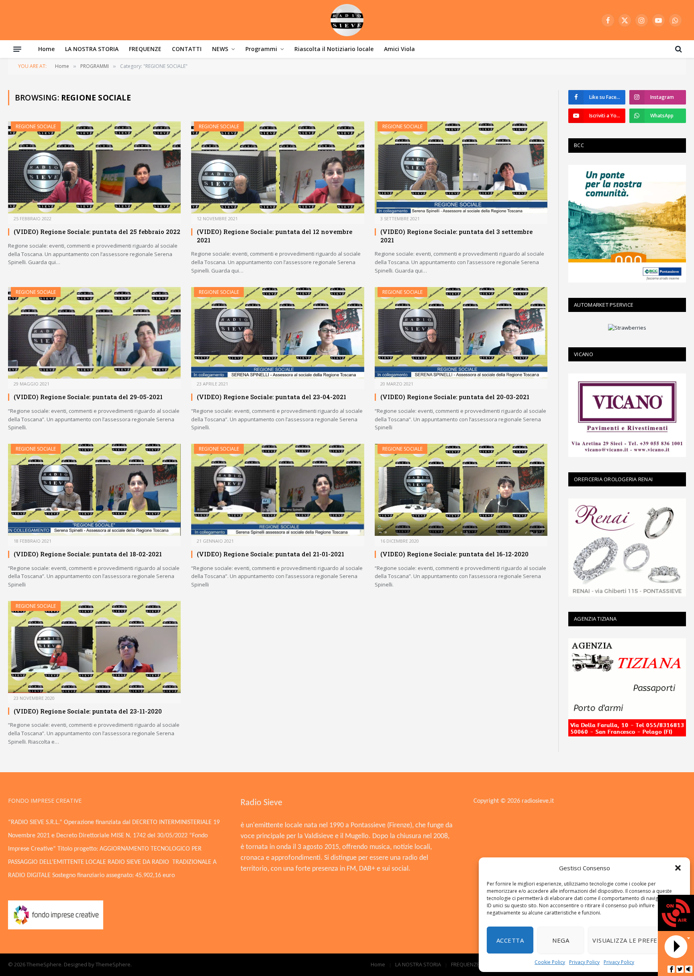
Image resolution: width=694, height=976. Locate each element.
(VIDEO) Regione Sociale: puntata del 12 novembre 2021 (274, 236)
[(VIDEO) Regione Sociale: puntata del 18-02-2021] (94, 490)
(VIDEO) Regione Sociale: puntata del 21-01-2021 (270, 554)
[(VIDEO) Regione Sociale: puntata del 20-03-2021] (461, 333)
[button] (678, 868)
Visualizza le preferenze (635, 940)
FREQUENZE (145, 49)
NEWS (220, 49)
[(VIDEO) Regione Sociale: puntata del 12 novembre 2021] (277, 167)
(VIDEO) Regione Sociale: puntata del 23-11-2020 (88, 711)
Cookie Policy (550, 962)
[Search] (678, 49)
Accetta (510, 940)
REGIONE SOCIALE (36, 126)
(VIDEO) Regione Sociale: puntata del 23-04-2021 (271, 397)
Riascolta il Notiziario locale (334, 49)
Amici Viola (399, 49)
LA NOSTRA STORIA (91, 49)
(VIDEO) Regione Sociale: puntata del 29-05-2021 (88, 397)
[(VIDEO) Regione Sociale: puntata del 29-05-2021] (94, 333)
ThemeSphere (113, 964)
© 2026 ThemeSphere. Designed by (52, 964)
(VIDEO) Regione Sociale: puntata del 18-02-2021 (88, 554)
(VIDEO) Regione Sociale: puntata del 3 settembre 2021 (456, 236)
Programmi (261, 49)
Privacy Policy (584, 962)
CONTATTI (187, 49)
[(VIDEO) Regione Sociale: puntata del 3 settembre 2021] (461, 167)
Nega (560, 940)
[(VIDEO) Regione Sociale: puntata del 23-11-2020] (94, 647)
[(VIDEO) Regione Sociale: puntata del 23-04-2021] (277, 333)
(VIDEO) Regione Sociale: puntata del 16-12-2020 (454, 554)
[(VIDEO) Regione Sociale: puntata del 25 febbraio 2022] (94, 167)
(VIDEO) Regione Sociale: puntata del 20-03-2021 (454, 397)
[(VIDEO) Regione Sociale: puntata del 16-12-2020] (461, 490)
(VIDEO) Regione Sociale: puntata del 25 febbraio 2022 (97, 232)
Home (46, 49)
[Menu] (17, 49)
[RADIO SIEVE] (347, 20)
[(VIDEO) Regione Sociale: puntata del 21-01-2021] (277, 490)
